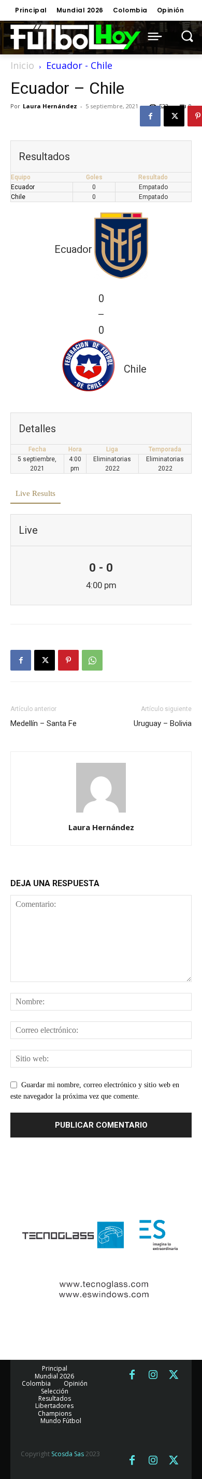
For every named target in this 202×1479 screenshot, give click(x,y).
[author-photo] (101, 813)
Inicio (22, 65)
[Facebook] (150, 116)
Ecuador (23, 187)
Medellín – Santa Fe (43, 723)
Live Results (35, 493)
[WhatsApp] (92, 660)
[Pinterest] (68, 660)
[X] (174, 116)
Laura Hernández (50, 106)
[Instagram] (153, 1375)
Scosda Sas (67, 1453)
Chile (18, 197)
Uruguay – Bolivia (163, 723)
